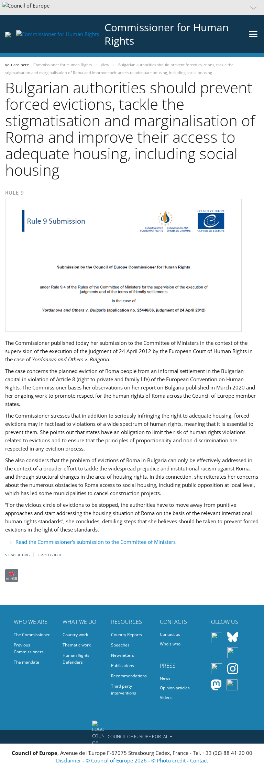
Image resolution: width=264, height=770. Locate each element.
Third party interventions (123, 689)
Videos (166, 697)
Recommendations (129, 676)
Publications (122, 665)
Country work (75, 635)
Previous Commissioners (29, 648)
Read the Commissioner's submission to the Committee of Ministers (95, 541)
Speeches (120, 645)
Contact (199, 760)
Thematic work (77, 645)
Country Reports (126, 635)
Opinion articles (175, 688)
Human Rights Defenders (76, 658)
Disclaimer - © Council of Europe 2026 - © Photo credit (121, 760)
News (165, 678)
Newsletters (122, 655)
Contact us (170, 634)
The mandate (26, 662)
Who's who (170, 644)
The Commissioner (32, 635)
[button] (132, 7)
